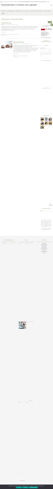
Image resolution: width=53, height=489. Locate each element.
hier (49, 229)
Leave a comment (3, 35)
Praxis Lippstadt (44, 247)
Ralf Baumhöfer (44, 246)
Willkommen (44, 243)
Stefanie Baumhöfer (44, 244)
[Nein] (49, 486)
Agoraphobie (5, 34)
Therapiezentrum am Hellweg (13, 24)
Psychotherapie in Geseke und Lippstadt (19, 5)
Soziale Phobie (16, 34)
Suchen (49, 22)
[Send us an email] (51, 5)
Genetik (17, 55)
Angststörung (6, 22)
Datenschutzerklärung (33, 487)
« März (46, 57)
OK (18, 487)
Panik (13, 34)
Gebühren (44, 250)
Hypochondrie (10, 34)
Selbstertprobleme (25, 55)
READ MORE (3, 32)
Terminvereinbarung (44, 251)
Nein (25, 487)
